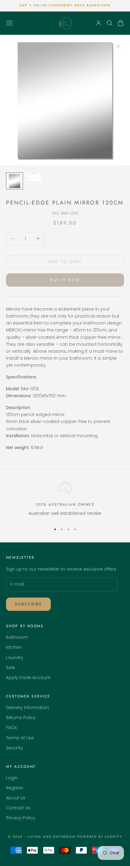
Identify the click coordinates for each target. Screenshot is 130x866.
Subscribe (28, 604)
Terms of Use (20, 738)
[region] (65, 500)
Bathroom (17, 637)
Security (14, 748)
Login (12, 778)
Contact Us (18, 808)
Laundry (14, 657)
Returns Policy (21, 717)
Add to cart (65, 262)
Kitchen (14, 647)
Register (14, 788)
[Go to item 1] (14, 180)
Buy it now (65, 280)
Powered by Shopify (99, 836)
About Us (15, 798)
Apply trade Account (28, 677)
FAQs (11, 727)
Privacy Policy (20, 818)
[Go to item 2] (33, 177)
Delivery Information (27, 707)
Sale (10, 667)
